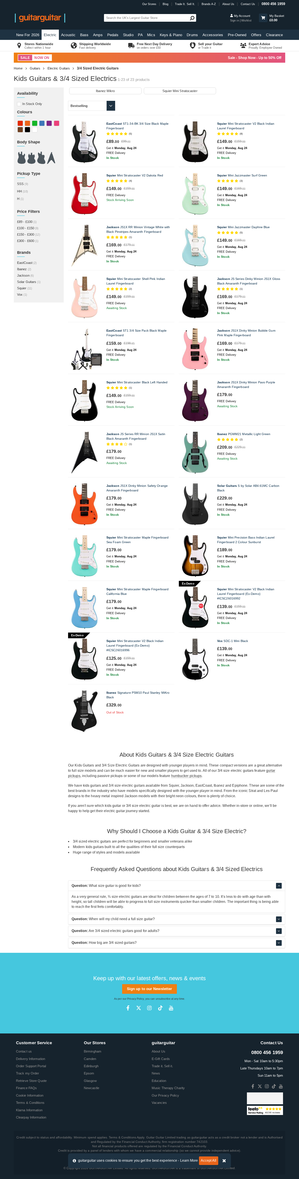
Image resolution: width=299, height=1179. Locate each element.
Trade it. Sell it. (162, 1066)
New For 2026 (27, 35)
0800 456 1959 (273, 4)
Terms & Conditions (30, 1102)
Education (159, 1081)
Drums (192, 35)
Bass (84, 35)
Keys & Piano (171, 35)
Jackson (25, 275)
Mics (151, 35)
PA (140, 35)
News (156, 1073)
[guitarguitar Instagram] (149, 1008)
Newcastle (91, 1088)
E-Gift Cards (161, 1059)
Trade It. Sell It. (185, 4)
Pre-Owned (237, 35)
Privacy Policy (135, 998)
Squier (24, 288)
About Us (228, 4)
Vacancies (159, 1102)
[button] (263, 18)
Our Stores (149, 4)
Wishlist (246, 20)
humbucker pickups (186, 776)
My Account (241, 16)
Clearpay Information (31, 1117)
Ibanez (24, 269)
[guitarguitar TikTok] (160, 1008)
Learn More (189, 1160)
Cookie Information (29, 1095)
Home (18, 68)
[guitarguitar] (40, 18)
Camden (90, 1059)
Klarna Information (29, 1110)
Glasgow (90, 1081)
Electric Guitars (58, 68)
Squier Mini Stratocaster (179, 91)
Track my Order (27, 1073)
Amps (97, 35)
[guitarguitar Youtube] (171, 1008)
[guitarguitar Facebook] (128, 1008)
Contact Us (248, 4)
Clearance (274, 35)
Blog (165, 4)
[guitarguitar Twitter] (139, 1008)
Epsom (89, 1073)
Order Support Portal (31, 1066)
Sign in (235, 20)
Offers (256, 35)
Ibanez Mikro (105, 91)
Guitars (35, 68)
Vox (22, 294)
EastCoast (27, 263)
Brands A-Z (209, 4)
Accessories (212, 35)
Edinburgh (91, 1066)
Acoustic (68, 35)
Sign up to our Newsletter (149, 989)
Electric (50, 35)
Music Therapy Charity (168, 1088)
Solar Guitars (28, 282)
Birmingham (92, 1051)
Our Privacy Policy (165, 1095)
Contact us (24, 1051)
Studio (128, 35)
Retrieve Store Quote (31, 1081)
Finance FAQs (26, 1088)
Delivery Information (30, 1059)
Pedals (113, 35)
